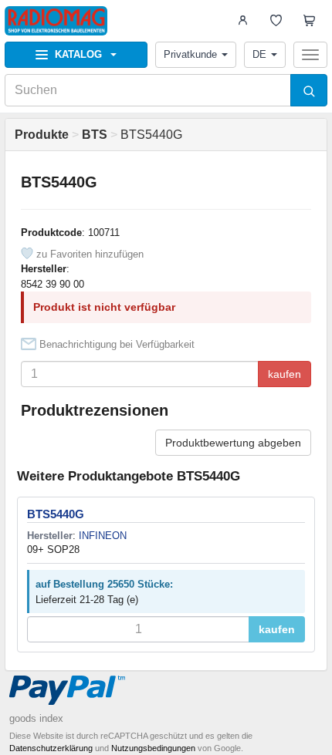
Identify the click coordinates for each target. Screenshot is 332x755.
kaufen (284, 374)
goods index (36, 718)
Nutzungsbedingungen (153, 748)
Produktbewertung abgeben (233, 442)
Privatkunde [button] (190, 54)
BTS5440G (55, 514)
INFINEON (103, 535)
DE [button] (259, 54)
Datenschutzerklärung (51, 748)
